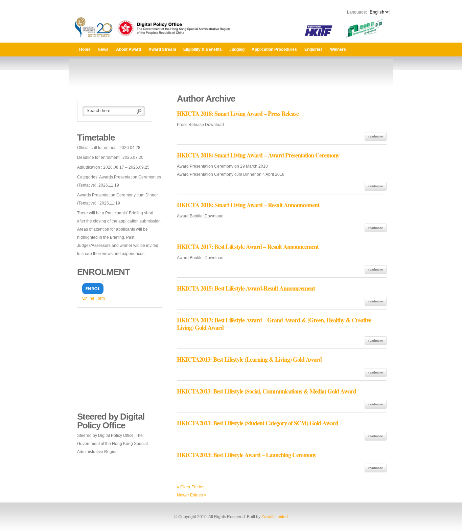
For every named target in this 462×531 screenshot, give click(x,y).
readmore (375, 136)
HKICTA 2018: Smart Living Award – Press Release (238, 113)
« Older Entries (190, 487)
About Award (128, 49)
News (103, 49)
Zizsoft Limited (274, 516)
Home (85, 49)
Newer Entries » (191, 495)
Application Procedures (274, 49)
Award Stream (162, 49)
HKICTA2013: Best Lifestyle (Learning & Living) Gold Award (249, 359)
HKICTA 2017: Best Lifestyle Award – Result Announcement (248, 246)
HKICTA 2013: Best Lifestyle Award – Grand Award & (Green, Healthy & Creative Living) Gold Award (274, 324)
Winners (338, 49)
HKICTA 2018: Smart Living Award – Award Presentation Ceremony (258, 155)
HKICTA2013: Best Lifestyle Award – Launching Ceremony (246, 454)
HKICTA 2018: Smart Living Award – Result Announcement (248, 204)
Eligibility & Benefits (202, 49)
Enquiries (313, 49)
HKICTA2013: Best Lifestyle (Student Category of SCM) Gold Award (257, 423)
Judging (237, 49)
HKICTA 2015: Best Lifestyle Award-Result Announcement (246, 288)
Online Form (93, 298)
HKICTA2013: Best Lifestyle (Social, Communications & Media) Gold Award (266, 391)
